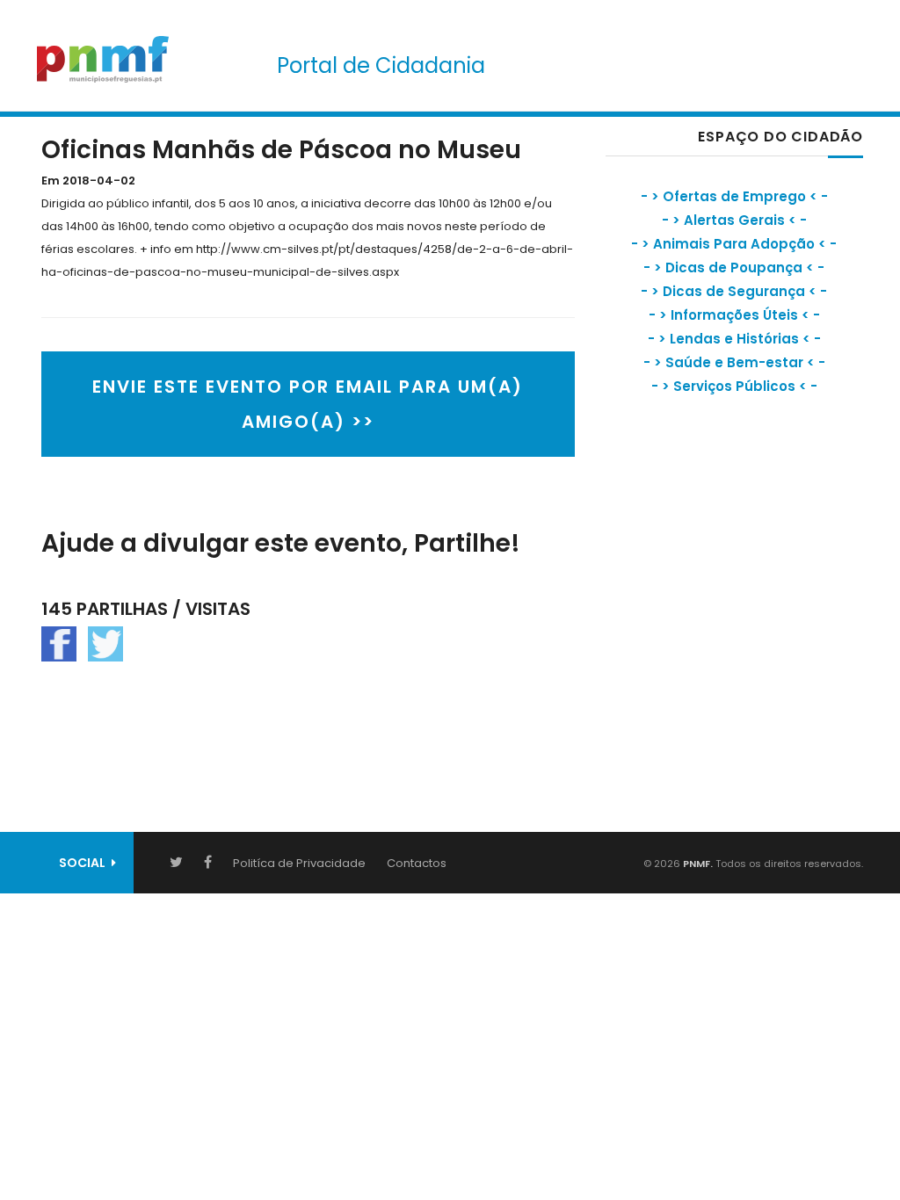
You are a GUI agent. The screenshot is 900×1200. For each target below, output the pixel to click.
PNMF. (696, 864)
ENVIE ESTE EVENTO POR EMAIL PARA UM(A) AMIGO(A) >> (307, 404)
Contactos (416, 863)
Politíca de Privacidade (299, 863)
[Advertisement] (737, 566)
